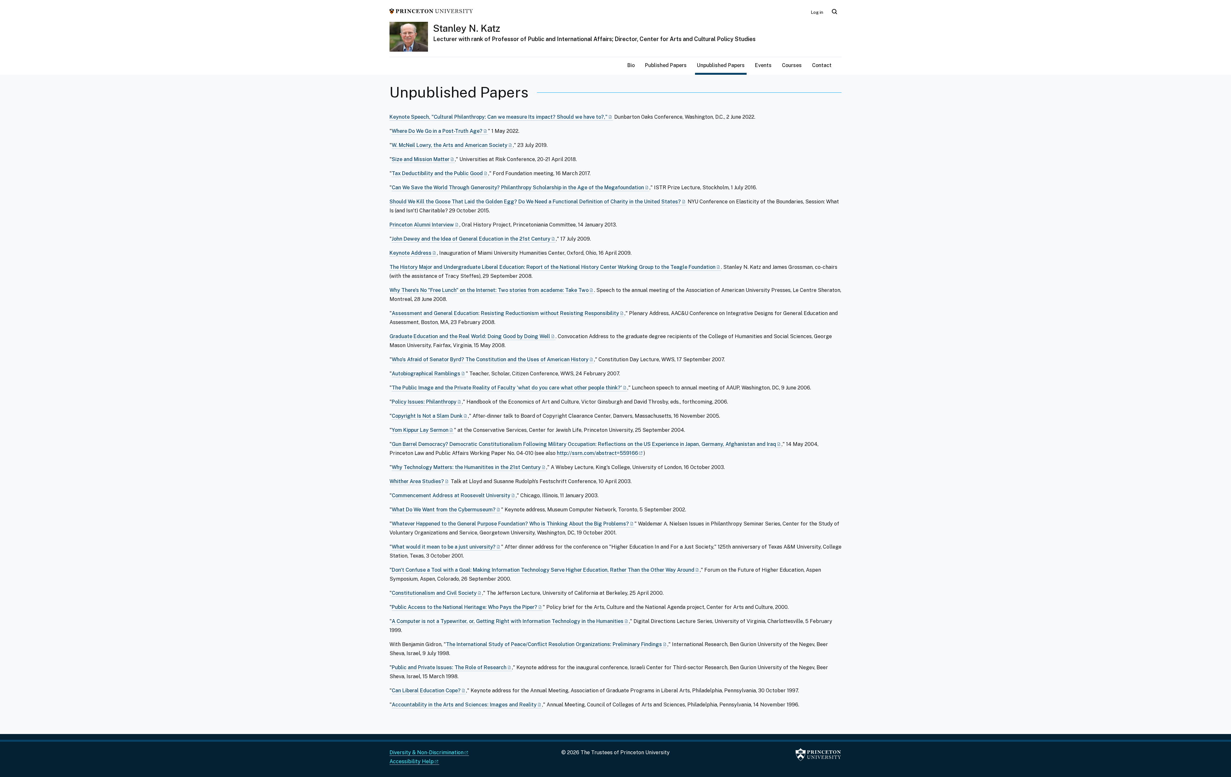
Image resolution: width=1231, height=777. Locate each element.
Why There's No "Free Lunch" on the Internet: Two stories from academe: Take (489, 290)
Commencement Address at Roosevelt (451, 495)
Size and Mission (420, 159)
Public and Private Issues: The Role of (449, 667)
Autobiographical (426, 374)
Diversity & (426, 752)
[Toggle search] (834, 11)
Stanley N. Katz (466, 28)
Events (763, 65)
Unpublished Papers (722, 65)
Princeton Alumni (421, 225)
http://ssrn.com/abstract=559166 (597, 453)
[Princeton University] (431, 11)
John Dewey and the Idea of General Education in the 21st (471, 239)
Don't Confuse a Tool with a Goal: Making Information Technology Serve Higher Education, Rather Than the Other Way (543, 570)
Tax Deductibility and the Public (437, 173)
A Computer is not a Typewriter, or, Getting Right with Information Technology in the (508, 621)
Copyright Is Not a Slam (427, 416)
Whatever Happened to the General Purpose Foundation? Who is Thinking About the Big (510, 524)
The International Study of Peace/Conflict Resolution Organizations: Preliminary (554, 644)
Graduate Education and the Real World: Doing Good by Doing (469, 336)
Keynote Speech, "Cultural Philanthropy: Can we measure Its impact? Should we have (498, 117)
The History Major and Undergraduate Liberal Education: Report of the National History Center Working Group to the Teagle (552, 267)
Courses (792, 65)
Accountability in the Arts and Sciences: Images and (464, 705)
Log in (817, 12)
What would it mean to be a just (444, 547)
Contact (822, 65)
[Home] (411, 39)
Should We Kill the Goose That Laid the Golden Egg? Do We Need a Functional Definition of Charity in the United (535, 202)
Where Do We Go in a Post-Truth (437, 131)
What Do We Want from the (444, 510)
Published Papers (666, 65)
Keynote (410, 253)
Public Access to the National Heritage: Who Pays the (464, 607)
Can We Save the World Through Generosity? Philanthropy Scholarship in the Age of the (518, 187)
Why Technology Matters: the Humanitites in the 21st (466, 467)
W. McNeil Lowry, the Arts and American (449, 145)
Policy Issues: (424, 402)
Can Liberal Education (426, 690)
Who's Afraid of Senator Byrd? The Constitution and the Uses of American (490, 359)
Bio (631, 65)
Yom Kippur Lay (420, 430)
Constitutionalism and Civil (434, 593)
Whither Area (416, 481)
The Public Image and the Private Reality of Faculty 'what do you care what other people (507, 388)
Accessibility (411, 761)
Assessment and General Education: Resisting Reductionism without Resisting (505, 313)
